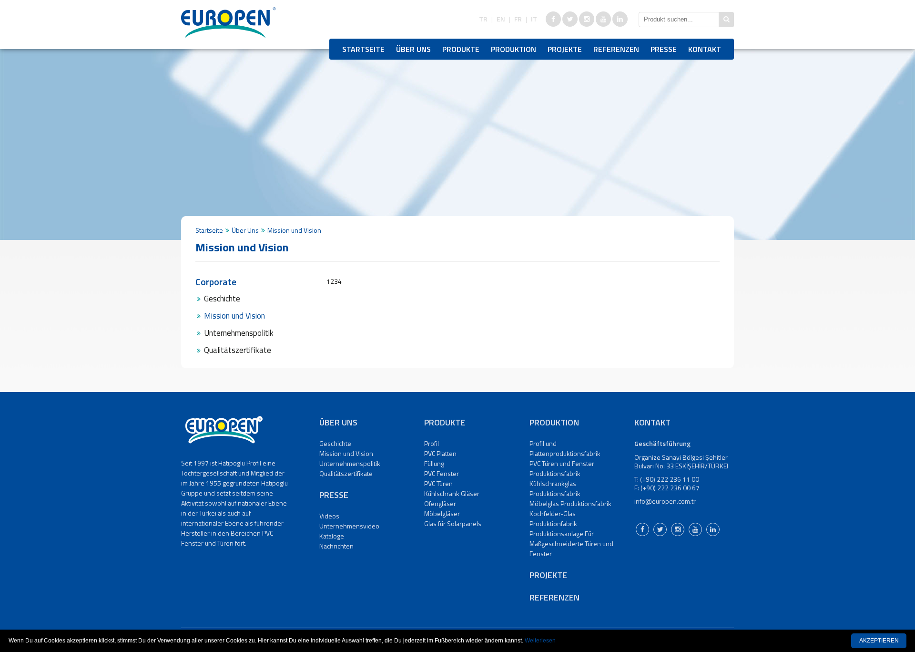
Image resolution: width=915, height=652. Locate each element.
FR (518, 19)
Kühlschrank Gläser (451, 493)
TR (483, 19)
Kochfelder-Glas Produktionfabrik (553, 518)
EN (501, 19)
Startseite (209, 230)
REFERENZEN (616, 49)
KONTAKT (704, 49)
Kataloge (331, 536)
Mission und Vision (234, 316)
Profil (431, 443)
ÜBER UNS (413, 49)
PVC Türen (438, 483)
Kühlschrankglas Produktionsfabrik (554, 488)
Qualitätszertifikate (237, 350)
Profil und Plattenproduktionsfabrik (564, 448)
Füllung (434, 463)
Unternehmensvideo (349, 526)
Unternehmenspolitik (239, 333)
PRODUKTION (513, 49)
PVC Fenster (441, 473)
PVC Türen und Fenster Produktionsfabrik (561, 468)
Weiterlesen (540, 640)
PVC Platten (440, 453)
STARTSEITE (363, 49)
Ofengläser (440, 503)
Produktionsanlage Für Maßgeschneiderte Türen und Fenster (571, 543)
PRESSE (664, 49)
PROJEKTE (565, 49)
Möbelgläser (442, 513)
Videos (329, 516)
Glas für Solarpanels (452, 523)
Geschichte (222, 298)
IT (534, 19)
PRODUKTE (460, 49)
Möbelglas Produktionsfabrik (570, 503)
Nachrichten (336, 546)
